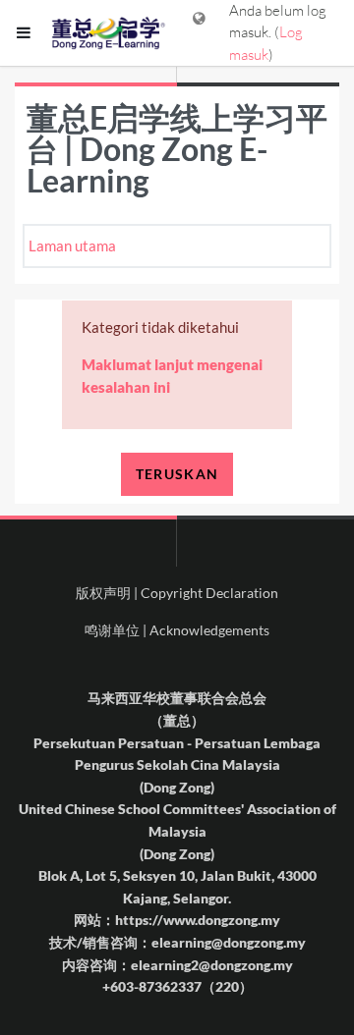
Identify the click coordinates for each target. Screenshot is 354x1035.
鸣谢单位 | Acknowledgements (177, 630)
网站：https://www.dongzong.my (177, 919)
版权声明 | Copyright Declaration (177, 592)
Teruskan (177, 473)
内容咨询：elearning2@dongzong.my (177, 964)
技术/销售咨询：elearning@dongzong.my (177, 942)
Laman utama (72, 245)
